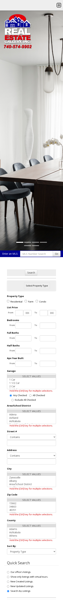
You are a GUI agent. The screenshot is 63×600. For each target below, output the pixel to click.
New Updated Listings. (22, 586)
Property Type (15, 296)
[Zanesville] (31, 477)
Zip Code (12, 494)
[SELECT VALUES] (31, 376)
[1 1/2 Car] (31, 383)
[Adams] (31, 529)
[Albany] (31, 480)
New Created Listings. (21, 581)
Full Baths (13, 332)
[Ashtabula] (31, 421)
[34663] (31, 506)
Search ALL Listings (20, 590)
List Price (12, 307)
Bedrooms (13, 320)
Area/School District (19, 405)
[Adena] (31, 414)
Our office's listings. (20, 572)
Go (56, 253)
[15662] (31, 503)
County (11, 520)
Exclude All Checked (25, 399)
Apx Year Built (15, 358)
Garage (11, 371)
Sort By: (11, 546)
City (9, 468)
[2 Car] (31, 386)
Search (31, 272)
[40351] (31, 510)
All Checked (39, 395)
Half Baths (13, 345)
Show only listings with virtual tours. (29, 576)
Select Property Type (37, 286)
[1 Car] (31, 379)
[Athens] (31, 535)
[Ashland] (31, 417)
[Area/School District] (31, 484)
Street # (12, 431)
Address (12, 450)
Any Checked (20, 395)
